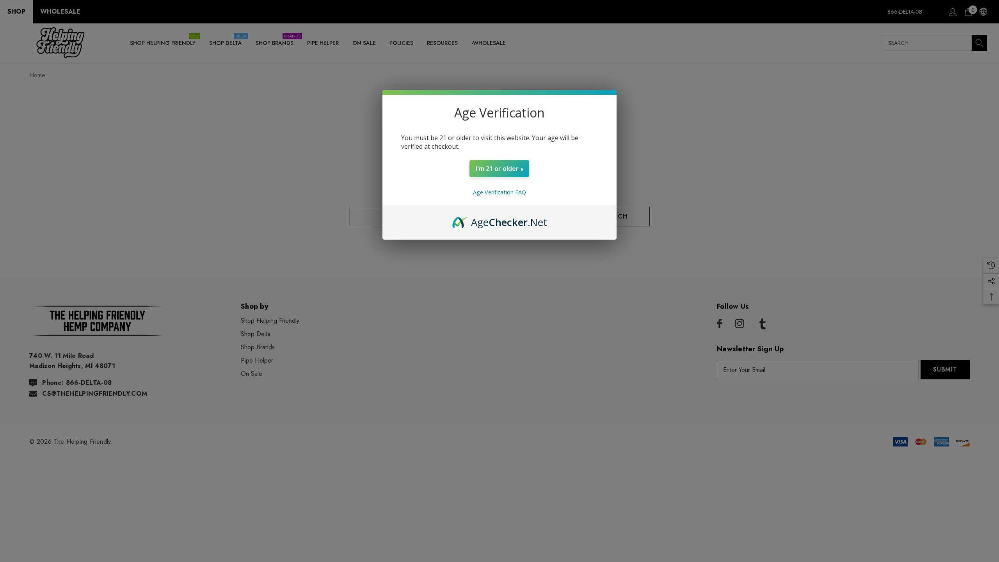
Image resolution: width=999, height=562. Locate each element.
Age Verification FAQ (499, 192)
